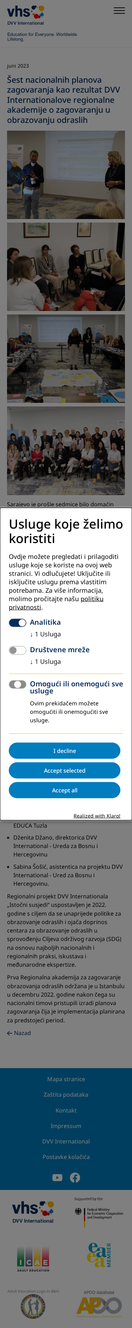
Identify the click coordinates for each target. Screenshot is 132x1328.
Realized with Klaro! (97, 816)
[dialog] (66, 664)
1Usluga (45, 634)
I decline (65, 751)
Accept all (64, 790)
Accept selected (65, 770)
